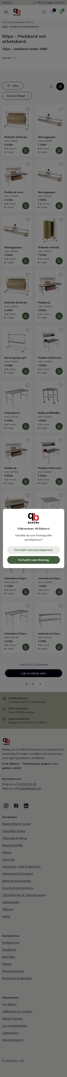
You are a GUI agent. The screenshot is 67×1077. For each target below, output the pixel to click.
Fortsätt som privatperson (33, 550)
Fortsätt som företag (33, 560)
